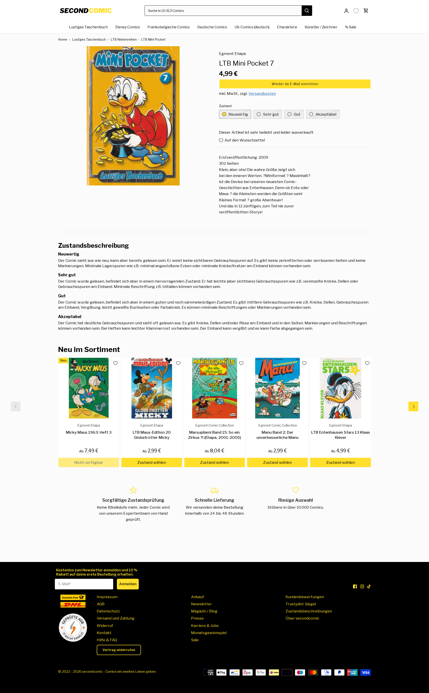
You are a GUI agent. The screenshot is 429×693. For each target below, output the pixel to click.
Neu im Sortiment (89, 349)
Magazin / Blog (204, 611)
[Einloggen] (346, 10)
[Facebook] (355, 586)
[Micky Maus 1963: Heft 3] (88, 388)
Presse (197, 618)
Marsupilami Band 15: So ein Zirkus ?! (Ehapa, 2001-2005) (214, 431)
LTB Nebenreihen (124, 39)
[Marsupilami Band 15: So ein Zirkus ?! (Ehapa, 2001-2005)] (214, 388)
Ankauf (197, 597)
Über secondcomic (302, 618)
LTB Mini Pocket (153, 39)
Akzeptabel (325, 114)
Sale (195, 640)
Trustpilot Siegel (301, 604)
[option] (133, 115)
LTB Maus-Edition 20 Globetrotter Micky (152, 431)
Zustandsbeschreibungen (309, 611)
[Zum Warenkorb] (366, 10)
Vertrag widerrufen (119, 650)
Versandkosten (262, 93)
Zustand (225, 106)
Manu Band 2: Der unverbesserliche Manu (278, 431)
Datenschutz (108, 611)
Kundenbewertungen (305, 597)
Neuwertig (238, 114)
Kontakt (104, 633)
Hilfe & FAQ (107, 640)
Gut (297, 114)
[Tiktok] (369, 586)
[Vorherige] (16, 406)
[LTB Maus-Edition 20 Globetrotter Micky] (151, 388)
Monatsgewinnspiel (209, 633)
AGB (101, 604)
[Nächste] (413, 406)
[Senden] (307, 11)
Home (62, 39)
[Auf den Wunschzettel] (113, 363)
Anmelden (128, 584)
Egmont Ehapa (232, 53)
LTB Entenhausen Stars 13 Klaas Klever (340, 431)
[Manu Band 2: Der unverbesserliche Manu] (277, 388)
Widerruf (105, 625)
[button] (295, 84)
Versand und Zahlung (116, 618)
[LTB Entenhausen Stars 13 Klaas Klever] (340, 388)
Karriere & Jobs (205, 625)
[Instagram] (362, 586)
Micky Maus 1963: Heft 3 (88, 429)
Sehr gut (271, 114)
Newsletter (201, 604)
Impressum (107, 597)
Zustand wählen (151, 462)
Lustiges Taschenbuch (89, 39)
